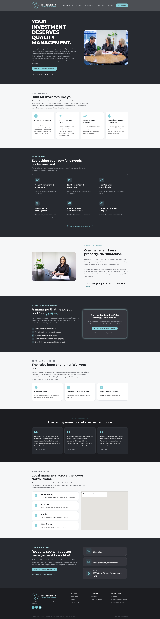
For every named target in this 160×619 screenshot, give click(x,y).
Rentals (110, 5)
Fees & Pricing (75, 602)
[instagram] (36, 607)
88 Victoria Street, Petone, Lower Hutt (118, 603)
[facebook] (33, 607)
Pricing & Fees (89, 5)
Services (79, 5)
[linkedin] (40, 607)
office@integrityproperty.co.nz (119, 599)
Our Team (101, 5)
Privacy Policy (94, 596)
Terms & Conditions (96, 599)
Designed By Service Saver (121, 616)
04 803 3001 (114, 596)
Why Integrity (68, 5)
